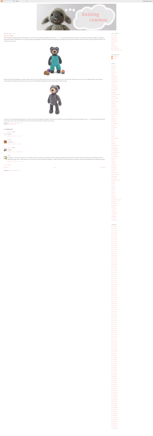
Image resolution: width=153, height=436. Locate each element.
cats (112, 74)
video (112, 210)
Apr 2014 (113, 262)
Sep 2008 (113, 399)
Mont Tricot (10, 132)
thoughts (113, 203)
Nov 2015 (113, 243)
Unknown (114, 58)
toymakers (113, 205)
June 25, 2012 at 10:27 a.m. (15, 161)
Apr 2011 (113, 334)
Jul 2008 (113, 403)
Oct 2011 (113, 324)
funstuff (113, 107)
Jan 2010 (113, 365)
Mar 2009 (113, 386)
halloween (113, 114)
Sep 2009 (113, 374)
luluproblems (114, 138)
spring (112, 192)
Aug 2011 (113, 328)
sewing (112, 178)
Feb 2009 (113, 388)
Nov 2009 (113, 370)
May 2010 (113, 357)
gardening (113, 111)
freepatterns (113, 101)
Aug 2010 (113, 351)
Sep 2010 (113, 349)
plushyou (113, 158)
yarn (112, 218)
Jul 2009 (113, 378)
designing (113, 89)
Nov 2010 (113, 345)
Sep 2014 (113, 253)
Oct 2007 (113, 421)
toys (112, 207)
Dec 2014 (113, 247)
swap (112, 196)
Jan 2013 (113, 293)
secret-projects (114, 174)
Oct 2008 (113, 397)
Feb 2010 (113, 363)
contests (113, 80)
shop (112, 181)
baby (112, 65)
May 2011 (113, 332)
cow (112, 83)
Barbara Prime (115, 56)
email (89, 119)
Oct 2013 (113, 274)
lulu (112, 136)
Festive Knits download (116, 50)
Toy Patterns (114, 35)
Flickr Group (114, 46)
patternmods (114, 149)
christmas (113, 76)
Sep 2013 (113, 276)
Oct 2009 (113, 372)
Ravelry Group (114, 41)
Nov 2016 (113, 239)
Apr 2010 (113, 359)
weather (113, 214)
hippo (112, 118)
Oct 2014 (113, 251)
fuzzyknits (113, 109)
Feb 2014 (113, 266)
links (112, 134)
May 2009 (113, 382)
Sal (8, 139)
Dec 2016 (113, 237)
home (112, 121)
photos (112, 154)
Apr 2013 (113, 286)
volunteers (113, 212)
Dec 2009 (113, 367)
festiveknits (113, 98)
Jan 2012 (113, 318)
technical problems (115, 200)
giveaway (113, 112)
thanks (112, 201)
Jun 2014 (113, 257)
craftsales (113, 85)
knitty (112, 129)
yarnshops (113, 220)
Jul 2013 (113, 280)
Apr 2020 (113, 226)
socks (112, 187)
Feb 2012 (113, 316)
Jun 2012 (113, 307)
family (112, 92)
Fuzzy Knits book (115, 48)
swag (112, 194)
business (113, 72)
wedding (113, 216)
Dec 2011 (113, 320)
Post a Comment (7, 165)
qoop (112, 163)
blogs (112, 69)
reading (113, 167)
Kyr (112, 130)
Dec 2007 (113, 417)
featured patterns (114, 94)
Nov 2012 (113, 297)
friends (112, 105)
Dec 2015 (113, 241)
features (113, 96)
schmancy (113, 172)
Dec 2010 (113, 343)
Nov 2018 (113, 230)
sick (112, 183)
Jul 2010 (113, 353)
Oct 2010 (113, 347)
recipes (112, 169)
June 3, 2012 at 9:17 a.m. (14, 136)
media (112, 141)
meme (112, 143)
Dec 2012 (113, 295)
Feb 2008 (113, 413)
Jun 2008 (113, 405)
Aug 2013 (113, 278)
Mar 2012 (113, 313)
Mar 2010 (113, 361)
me (112, 140)
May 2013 (113, 284)
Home (54, 167)
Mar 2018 (113, 232)
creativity (113, 87)
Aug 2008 (113, 401)
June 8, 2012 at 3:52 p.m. (14, 144)
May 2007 (113, 428)
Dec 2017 (113, 235)
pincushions (114, 156)
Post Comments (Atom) (15, 170)
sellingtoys (113, 176)
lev (112, 132)
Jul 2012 (113, 305)
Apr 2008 (113, 409)
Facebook (113, 42)
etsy (112, 90)
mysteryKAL (114, 145)
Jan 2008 (113, 415)
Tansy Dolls (10, 147)
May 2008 (113, 407)
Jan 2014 (113, 268)
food (112, 100)
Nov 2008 (113, 394)
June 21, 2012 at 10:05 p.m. (15, 152)
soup (112, 190)
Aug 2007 (113, 426)
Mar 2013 (113, 289)
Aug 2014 (113, 255)
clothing (113, 78)
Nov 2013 (113, 272)
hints (112, 116)
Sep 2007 (113, 424)
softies (112, 189)
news (112, 147)
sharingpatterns (114, 180)
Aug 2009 (113, 376)
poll (112, 160)
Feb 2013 (113, 291)
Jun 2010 (113, 355)
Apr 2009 (113, 384)
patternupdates (12, 124)
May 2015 (113, 245)
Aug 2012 (113, 303)
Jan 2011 (113, 340)
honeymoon (114, 123)
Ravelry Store (114, 37)
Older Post (103, 167)
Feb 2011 (113, 338)
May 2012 (113, 309)
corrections (113, 81)
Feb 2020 (113, 228)
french (112, 103)
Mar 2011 (113, 336)
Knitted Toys (114, 39)
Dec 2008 (113, 392)
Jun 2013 (113, 282)
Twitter (112, 44)
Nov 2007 (113, 419)
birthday (113, 67)
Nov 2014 (113, 249)
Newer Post (6, 167)
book (112, 70)
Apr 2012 (113, 311)
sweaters (113, 198)
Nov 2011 (113, 322)
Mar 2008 (113, 411)
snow (112, 185)
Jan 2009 (113, 390)
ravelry (112, 165)
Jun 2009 (113, 380)
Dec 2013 (113, 270)
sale (112, 170)
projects (113, 161)
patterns (113, 150)
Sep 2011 (113, 326)
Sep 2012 (113, 301)
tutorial (113, 209)
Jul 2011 (113, 330)
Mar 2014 (113, 264)
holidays (113, 120)
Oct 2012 (113, 299)
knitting (113, 127)
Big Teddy (58, 37)
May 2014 (113, 259)
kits (112, 125)
